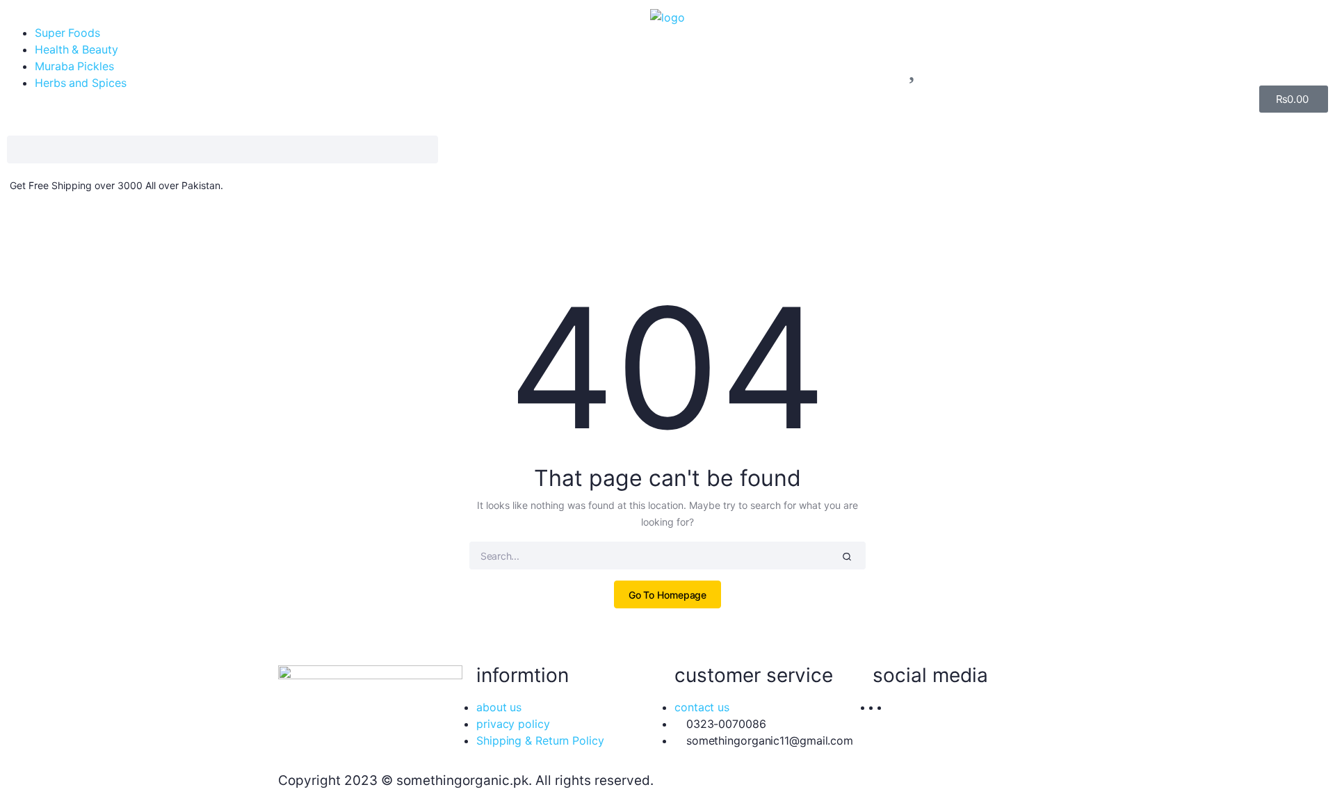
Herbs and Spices (80, 83)
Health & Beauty (76, 49)
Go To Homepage (668, 595)
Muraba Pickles (74, 66)
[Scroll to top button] (1303, 762)
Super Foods (67, 33)
